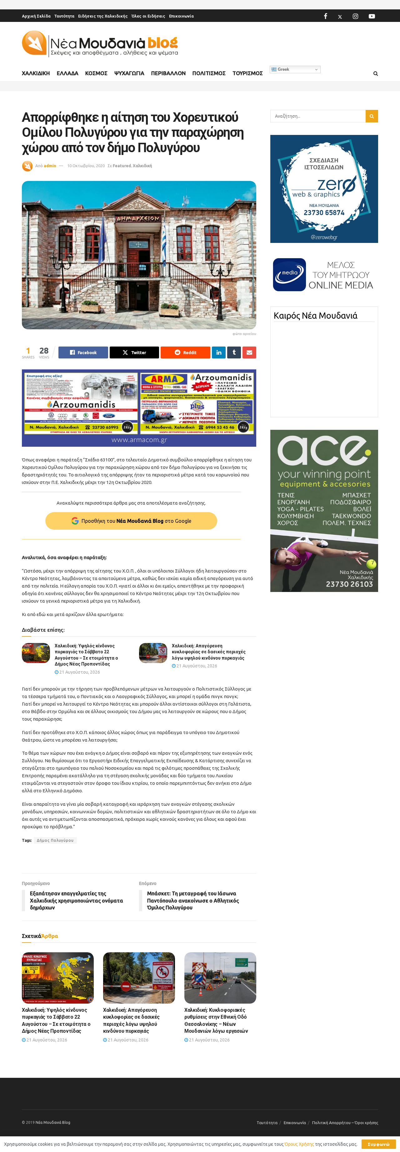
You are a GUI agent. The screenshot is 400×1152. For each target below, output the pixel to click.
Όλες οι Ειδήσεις (148, 16)
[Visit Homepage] (100, 44)
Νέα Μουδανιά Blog (53, 1122)
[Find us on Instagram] (355, 16)
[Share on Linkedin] (219, 352)
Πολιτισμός (209, 73)
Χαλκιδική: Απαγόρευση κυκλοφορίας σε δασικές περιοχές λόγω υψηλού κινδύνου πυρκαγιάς (209, 652)
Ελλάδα (67, 73)
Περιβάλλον (168, 73)
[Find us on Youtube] (372, 16)
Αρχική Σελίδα (36, 16)
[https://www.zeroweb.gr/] (324, 188)
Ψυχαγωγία (129, 73)
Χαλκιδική (36, 73)
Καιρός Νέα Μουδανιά (316, 315)
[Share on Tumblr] (234, 352)
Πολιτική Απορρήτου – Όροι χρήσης (345, 1122)
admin (50, 165)
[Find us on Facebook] (325, 16)
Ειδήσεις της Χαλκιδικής (103, 16)
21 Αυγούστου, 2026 (79, 672)
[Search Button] (375, 73)
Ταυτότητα (64, 16)
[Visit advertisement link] (139, 408)
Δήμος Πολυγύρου (55, 840)
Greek (283, 69)
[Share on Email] (249, 352)
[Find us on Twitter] (340, 16)
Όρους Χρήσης (299, 1144)
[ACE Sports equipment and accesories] (324, 510)
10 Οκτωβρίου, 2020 (86, 165)
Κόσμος (96, 73)
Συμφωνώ (379, 1144)
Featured (122, 165)
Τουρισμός (247, 73)
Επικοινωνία (181, 16)
